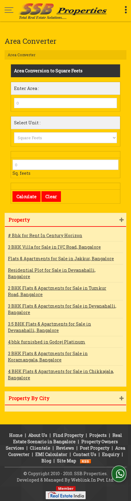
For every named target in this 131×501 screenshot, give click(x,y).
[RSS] (85, 461)
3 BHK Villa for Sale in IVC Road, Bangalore (54, 247)
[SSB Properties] (62, 11)
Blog (46, 461)
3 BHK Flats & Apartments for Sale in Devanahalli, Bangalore (62, 309)
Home (16, 435)
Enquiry (110, 454)
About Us (37, 435)
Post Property (94, 448)
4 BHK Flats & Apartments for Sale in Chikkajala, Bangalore (61, 374)
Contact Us (84, 454)
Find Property (68, 435)
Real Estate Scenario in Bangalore (67, 438)
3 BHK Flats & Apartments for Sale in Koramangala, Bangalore (48, 357)
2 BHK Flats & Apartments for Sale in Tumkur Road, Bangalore (57, 291)
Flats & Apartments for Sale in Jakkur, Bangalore (61, 258)
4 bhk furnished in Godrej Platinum (46, 342)
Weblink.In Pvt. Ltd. (92, 480)
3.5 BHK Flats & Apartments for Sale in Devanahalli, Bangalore (49, 327)
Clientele (40, 448)
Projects (98, 435)
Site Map (66, 461)
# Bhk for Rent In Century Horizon (45, 235)
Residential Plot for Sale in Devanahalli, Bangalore (52, 273)
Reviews (65, 448)
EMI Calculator (51, 454)
